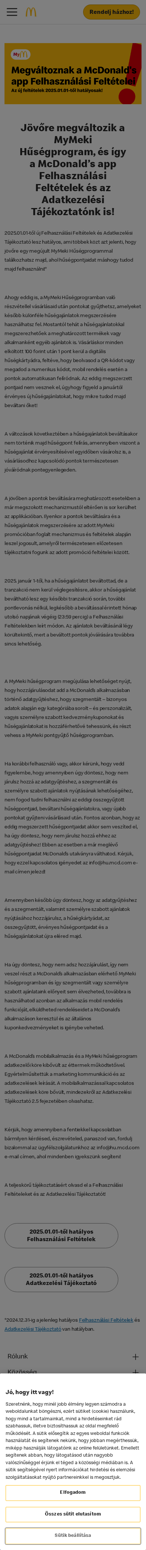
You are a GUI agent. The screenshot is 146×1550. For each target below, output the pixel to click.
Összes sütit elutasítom (73, 1514)
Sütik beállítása (73, 1536)
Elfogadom (73, 1492)
